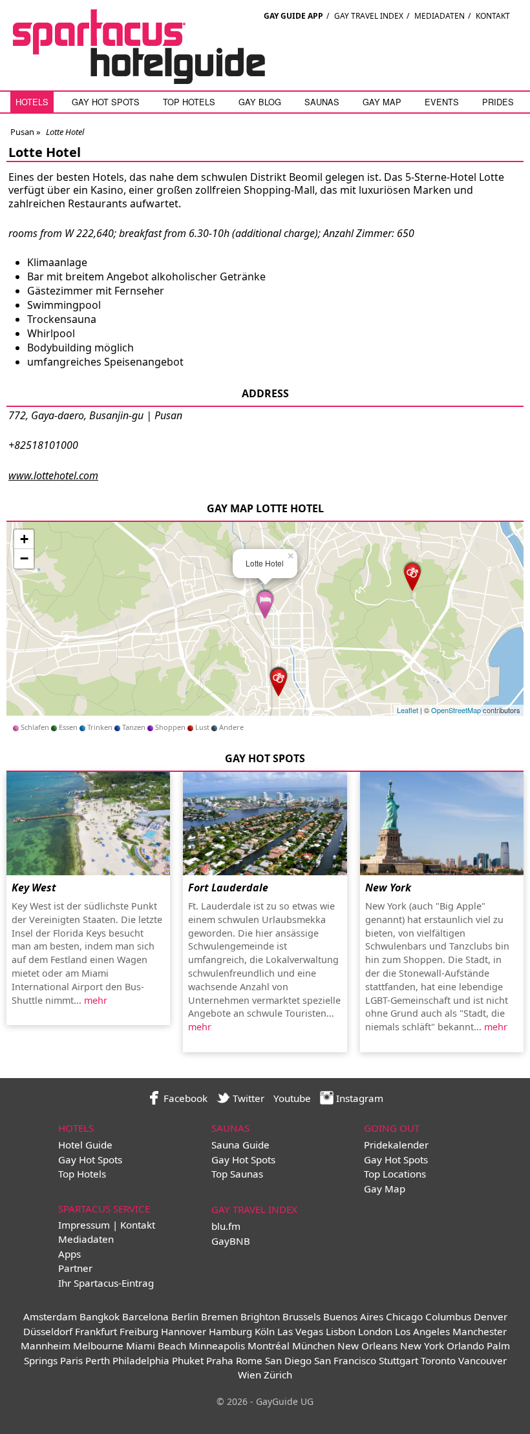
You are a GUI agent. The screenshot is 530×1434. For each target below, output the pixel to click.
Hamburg (230, 1331)
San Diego (288, 1360)
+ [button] (24, 539)
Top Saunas (237, 1173)
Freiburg (139, 1331)
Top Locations (395, 1173)
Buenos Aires (353, 1316)
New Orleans (367, 1345)
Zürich (278, 1374)
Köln (265, 1331)
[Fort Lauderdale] (264, 823)
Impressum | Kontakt (106, 1224)
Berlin (184, 1316)
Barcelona (145, 1316)
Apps (69, 1253)
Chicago (404, 1316)
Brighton (260, 1316)
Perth (97, 1360)
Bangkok (100, 1316)
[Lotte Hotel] (265, 603)
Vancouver (482, 1360)
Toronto (438, 1360)
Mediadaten (439, 15)
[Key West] (88, 823)
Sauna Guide (240, 1144)
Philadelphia (140, 1360)
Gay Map (382, 102)
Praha (219, 1360)
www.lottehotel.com (53, 475)
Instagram (358, 1098)
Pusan (22, 132)
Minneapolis (217, 1345)
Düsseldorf (47, 1331)
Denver (490, 1316)
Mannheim (45, 1345)
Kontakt (493, 15)
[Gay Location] (412, 575)
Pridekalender (396, 1144)
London (375, 1331)
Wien (249, 1374)
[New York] (442, 823)
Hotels (32, 102)
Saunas (321, 102)
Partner (75, 1268)
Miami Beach (156, 1345)
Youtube (292, 1098)
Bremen (219, 1316)
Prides (498, 102)
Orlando (465, 1345)
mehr (95, 1000)
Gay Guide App (293, 15)
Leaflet (407, 710)
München (313, 1345)
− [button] (24, 558)
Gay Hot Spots (106, 102)
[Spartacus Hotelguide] (139, 80)
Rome (249, 1360)
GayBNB (230, 1240)
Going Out (391, 1127)
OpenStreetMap (456, 710)
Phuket (188, 1360)
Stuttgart (398, 1360)
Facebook (184, 1098)
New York (388, 887)
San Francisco (345, 1360)
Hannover (183, 1331)
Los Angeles (422, 1331)
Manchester (479, 1331)
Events (442, 102)
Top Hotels (189, 102)
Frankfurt (96, 1331)
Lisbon (340, 1331)
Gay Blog (259, 102)
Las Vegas (300, 1331)
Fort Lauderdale (228, 887)
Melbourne (98, 1345)
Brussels (301, 1316)
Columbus (448, 1316)
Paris (71, 1360)
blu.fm (225, 1226)
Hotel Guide (85, 1144)
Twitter (247, 1098)
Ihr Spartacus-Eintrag (106, 1282)
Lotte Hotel (44, 152)
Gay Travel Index (368, 15)
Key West (34, 887)
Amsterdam (50, 1316)
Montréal (269, 1345)
